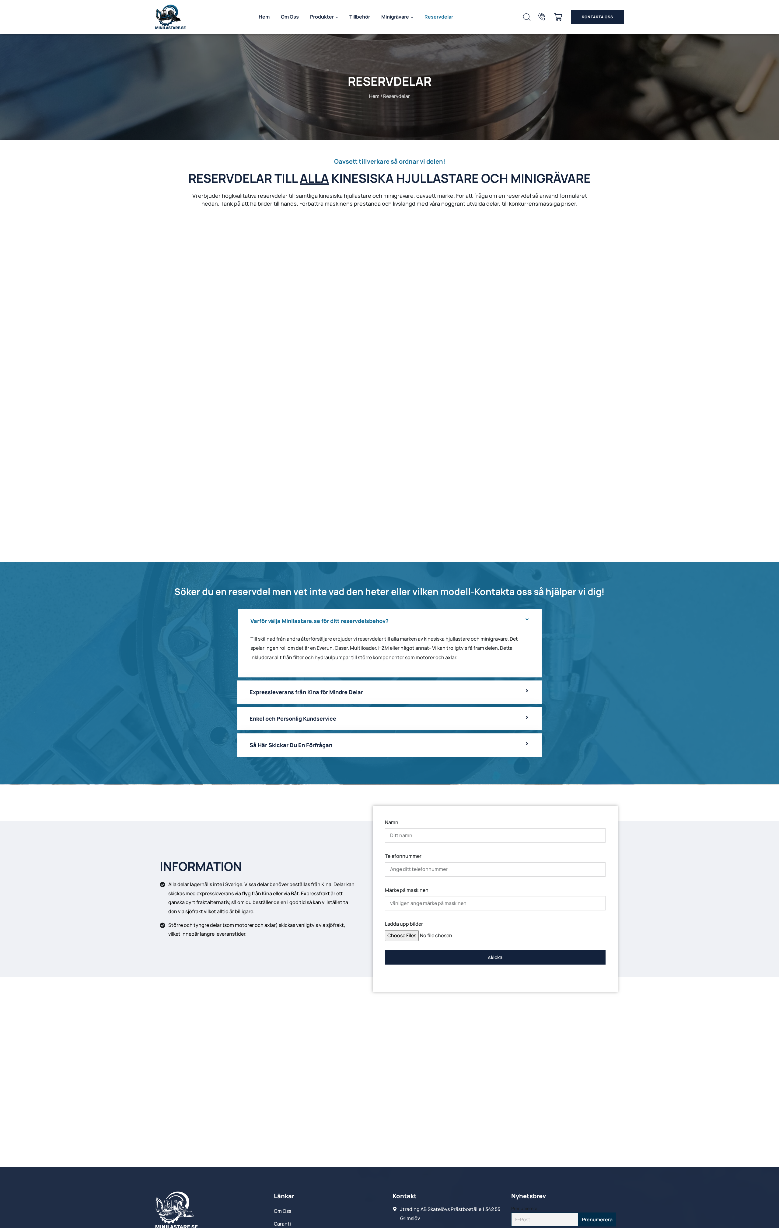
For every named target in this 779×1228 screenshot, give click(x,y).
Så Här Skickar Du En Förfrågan (291, 745)
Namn (391, 822)
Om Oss (290, 16)
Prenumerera (524, 1208)
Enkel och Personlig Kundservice (293, 718)
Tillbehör (359, 16)
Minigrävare (395, 16)
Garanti (282, 1223)
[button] (389, 621)
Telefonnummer (403, 856)
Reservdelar (438, 16)
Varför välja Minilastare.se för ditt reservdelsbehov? (319, 620)
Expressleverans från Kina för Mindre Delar (306, 692)
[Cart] (558, 17)
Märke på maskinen (406, 890)
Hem (264, 16)
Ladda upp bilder (404, 923)
